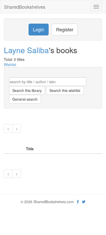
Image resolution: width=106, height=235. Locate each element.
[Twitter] (83, 201)
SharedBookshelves (24, 6)
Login (38, 29)
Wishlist (10, 64)
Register (64, 29)
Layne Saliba (26, 49)
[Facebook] (78, 201)
